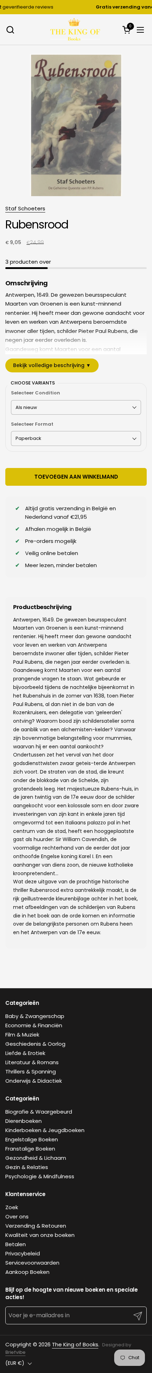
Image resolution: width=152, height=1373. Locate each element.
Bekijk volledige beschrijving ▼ (52, 365)
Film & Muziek (22, 1034)
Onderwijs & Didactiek (33, 1080)
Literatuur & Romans (32, 1062)
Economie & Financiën (33, 1025)
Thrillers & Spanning (30, 1071)
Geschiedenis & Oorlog (35, 1044)
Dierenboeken (23, 1121)
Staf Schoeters (25, 208)
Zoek (11, 1207)
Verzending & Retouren (35, 1225)
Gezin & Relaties (26, 1167)
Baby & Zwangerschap (34, 1016)
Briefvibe (15, 1352)
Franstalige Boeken (30, 1148)
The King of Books (75, 1344)
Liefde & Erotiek (25, 1053)
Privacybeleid (22, 1253)
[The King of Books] (75, 30)
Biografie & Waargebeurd (38, 1111)
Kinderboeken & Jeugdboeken (44, 1130)
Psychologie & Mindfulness (39, 1176)
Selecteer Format (32, 424)
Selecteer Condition (35, 393)
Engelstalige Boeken (31, 1139)
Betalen (15, 1244)
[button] (10, 29)
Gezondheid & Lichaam (35, 1158)
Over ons (17, 1216)
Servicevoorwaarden (32, 1262)
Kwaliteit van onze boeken (40, 1235)
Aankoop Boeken (27, 1272)
